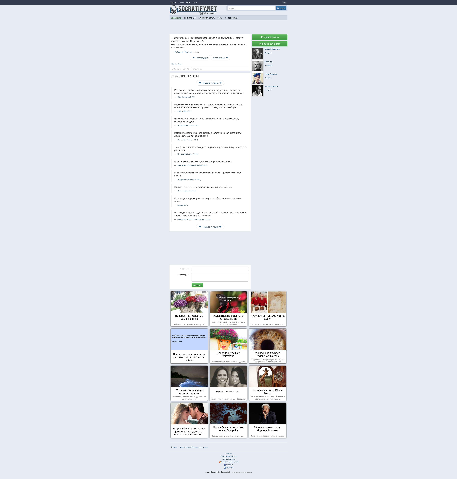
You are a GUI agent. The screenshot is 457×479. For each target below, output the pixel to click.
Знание (173, 64)
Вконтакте (229, 467)
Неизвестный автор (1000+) (188, 125)
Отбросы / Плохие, (187, 52)
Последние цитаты (228, 459)
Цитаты (173, 2)
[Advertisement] (228, 27)
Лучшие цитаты (271, 37)
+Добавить (176, 17)
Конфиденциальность (228, 456)
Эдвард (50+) (182, 205)
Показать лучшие (210, 82)
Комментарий (183, 274)
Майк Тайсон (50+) (184, 111)
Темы (219, 17)
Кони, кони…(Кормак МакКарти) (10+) (192, 165)
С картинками (231, 17)
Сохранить (197, 285)
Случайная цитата (206, 17)
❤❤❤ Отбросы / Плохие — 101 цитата (194, 447)
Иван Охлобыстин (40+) (186, 191)
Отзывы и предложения (229, 462)
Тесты (195, 2)
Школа (180, 64)
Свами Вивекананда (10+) (187, 139)
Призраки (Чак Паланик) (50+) (189, 179)
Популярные (190, 17)
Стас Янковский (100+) (186, 97)
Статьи (181, 2)
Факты (188, 2)
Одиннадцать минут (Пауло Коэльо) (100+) (194, 219)
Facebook (229, 464)
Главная (174, 447)
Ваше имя (184, 269)
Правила (228, 453)
